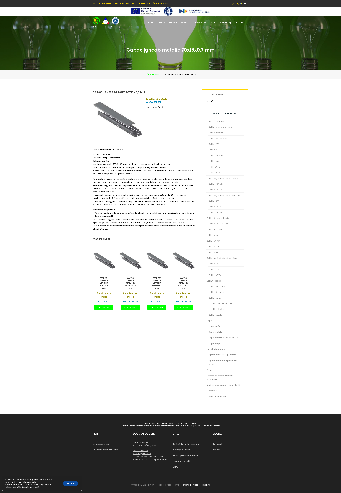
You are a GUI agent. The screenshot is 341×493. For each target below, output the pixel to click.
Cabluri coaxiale (216, 132)
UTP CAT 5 (215, 167)
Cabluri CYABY (215, 189)
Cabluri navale (215, 315)
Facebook (233, 3)
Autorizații (226, 22)
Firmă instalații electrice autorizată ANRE (107, 26)
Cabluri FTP (214, 144)
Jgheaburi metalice (216, 349)
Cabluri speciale (214, 281)
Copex (210, 320)
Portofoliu (201, 22)
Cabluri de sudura (217, 292)
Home (150, 22)
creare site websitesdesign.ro (196, 485)
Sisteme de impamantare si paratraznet (220, 377)
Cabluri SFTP (214, 149)
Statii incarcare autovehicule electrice (224, 385)
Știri (213, 22)
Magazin (185, 22)
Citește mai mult (104, 307)
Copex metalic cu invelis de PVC (224, 337)
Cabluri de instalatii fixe (221, 303)
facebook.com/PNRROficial (105, 449)
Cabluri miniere (216, 298)
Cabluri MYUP (213, 235)
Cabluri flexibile (218, 309)
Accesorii (213, 390)
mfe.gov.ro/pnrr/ (101, 444)
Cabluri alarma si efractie (220, 127)
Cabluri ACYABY (216, 184)
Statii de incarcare (217, 396)
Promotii (210, 370)
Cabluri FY (213, 263)
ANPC (175, 467)
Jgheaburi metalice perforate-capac (223, 362)
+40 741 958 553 (163, 3)
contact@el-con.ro (143, 3)
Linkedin (237, 3)
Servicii (173, 22)
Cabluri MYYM (215, 275)
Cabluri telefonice (217, 155)
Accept (70, 483)
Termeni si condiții (181, 461)
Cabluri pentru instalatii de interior (222, 258)
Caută (210, 101)
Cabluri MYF (214, 269)
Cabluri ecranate (214, 229)
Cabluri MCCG (215, 212)
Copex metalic (215, 332)
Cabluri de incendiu (218, 138)
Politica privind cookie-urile (185, 455)
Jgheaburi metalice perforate (222, 354)
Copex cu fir (214, 326)
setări (37, 487)
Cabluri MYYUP (213, 241)
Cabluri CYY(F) (215, 206)
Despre (161, 22)
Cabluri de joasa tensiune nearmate (223, 195)
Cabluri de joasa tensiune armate (222, 178)
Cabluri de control (217, 286)
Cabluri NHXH (212, 252)
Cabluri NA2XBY (214, 246)
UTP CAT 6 (215, 172)
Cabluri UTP (214, 161)
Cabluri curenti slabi (216, 121)
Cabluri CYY (214, 201)
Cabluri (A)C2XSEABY (218, 223)
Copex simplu (215, 343)
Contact (241, 22)
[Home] (148, 74)
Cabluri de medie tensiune (219, 218)
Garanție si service (181, 449)
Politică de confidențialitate (186, 444)
